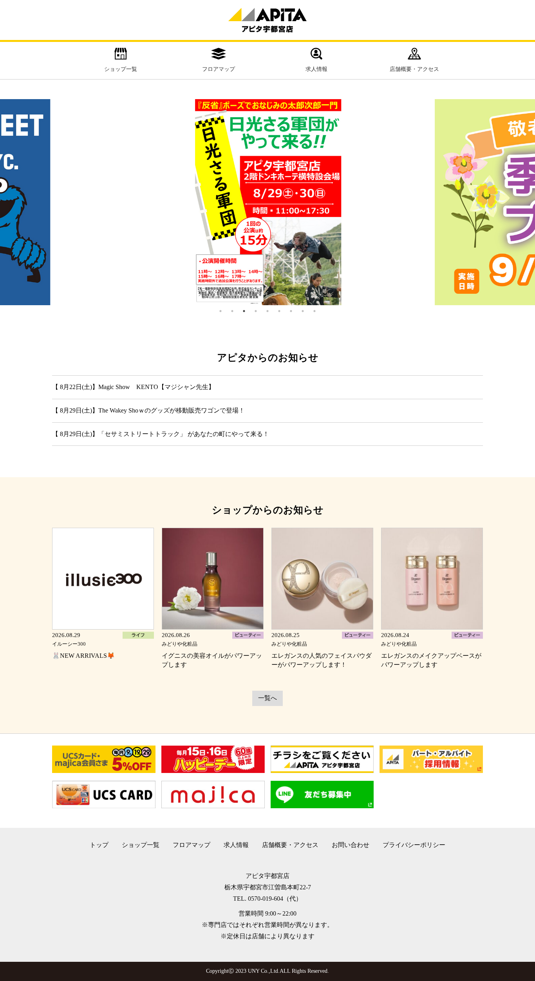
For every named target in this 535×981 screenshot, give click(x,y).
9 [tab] (314, 311)
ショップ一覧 (120, 69)
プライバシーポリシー (414, 845)
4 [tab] (256, 311)
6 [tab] (279, 311)
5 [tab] (267, 311)
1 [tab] (220, 311)
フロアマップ (218, 69)
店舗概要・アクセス (414, 69)
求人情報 (316, 69)
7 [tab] (291, 311)
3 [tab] (244, 311)
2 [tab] (232, 311)
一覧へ (267, 698)
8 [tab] (303, 311)
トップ (99, 845)
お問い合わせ (350, 845)
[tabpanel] (267, 202)
